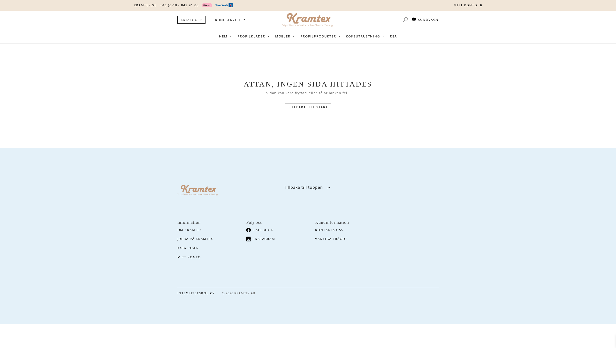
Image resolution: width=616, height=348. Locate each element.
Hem (223, 36)
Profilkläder (251, 36)
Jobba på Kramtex (195, 239)
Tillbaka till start (307, 107)
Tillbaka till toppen (303, 187)
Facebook (263, 230)
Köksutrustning (363, 36)
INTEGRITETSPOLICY (196, 293)
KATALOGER (191, 20)
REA (393, 36)
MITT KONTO (465, 5)
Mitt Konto (189, 257)
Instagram (264, 239)
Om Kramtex (189, 230)
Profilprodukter (318, 36)
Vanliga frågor (331, 239)
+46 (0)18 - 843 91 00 (179, 5)
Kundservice (228, 20)
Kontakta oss (329, 230)
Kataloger (188, 248)
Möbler (283, 36)
